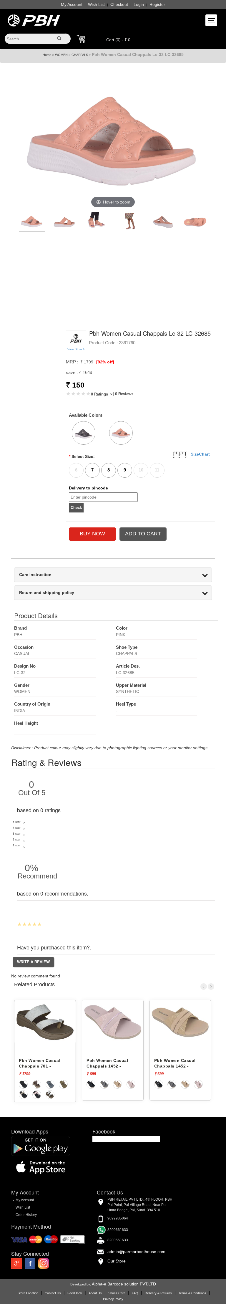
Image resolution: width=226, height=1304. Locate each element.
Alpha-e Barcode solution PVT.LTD (124, 1284)
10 (141, 469)
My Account (71, 4)
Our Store (116, 1261)
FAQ (135, 1293)
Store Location (28, 1293)
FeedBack (74, 1293)
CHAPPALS (80, 55)
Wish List (96, 4)
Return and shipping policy (46, 592)
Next (211, 986)
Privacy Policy (113, 1299)
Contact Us (53, 1293)
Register (157, 4)
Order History (26, 1215)
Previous (203, 986)
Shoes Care (116, 1293)
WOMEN (61, 55)
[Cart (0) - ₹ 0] (81, 39)
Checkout (119, 4)
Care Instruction (35, 574)
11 (157, 469)
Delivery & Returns (158, 1293)
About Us (95, 1293)
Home (47, 55)
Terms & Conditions (192, 1293)
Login (139, 4)
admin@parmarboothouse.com (136, 1251)
